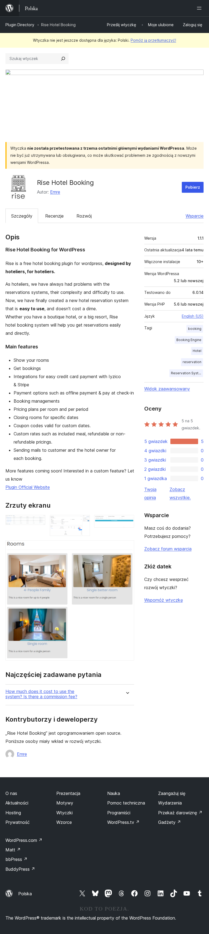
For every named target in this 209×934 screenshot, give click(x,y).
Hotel (197, 351)
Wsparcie (195, 216)
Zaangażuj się (171, 793)
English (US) (193, 316)
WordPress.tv (123, 822)
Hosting (13, 812)
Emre (55, 192)
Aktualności (16, 803)
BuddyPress (20, 869)
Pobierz (192, 187)
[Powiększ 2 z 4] (82, 522)
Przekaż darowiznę (180, 812)
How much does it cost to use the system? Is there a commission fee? (41, 694)
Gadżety (169, 822)
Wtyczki (64, 812)
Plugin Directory (19, 24)
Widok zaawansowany (167, 388)
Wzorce (64, 822)
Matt (13, 849)
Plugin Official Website (27, 487)
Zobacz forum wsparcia (168, 549)
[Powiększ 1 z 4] (38, 522)
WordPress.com (23, 840)
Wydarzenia (170, 803)
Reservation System (187, 373)
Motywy (64, 803)
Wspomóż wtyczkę (163, 600)
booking (194, 329)
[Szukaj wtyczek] (63, 58)
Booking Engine (188, 340)
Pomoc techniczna (126, 803)
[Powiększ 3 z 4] (127, 522)
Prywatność (17, 822)
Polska (25, 893)
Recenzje (54, 216)
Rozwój (84, 216)
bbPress (16, 859)
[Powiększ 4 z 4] (127, 547)
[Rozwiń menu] (200, 8)
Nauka (113, 793)
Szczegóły (21, 216)
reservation (192, 362)
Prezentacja (68, 793)
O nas (11, 793)
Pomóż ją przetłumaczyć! (153, 40)
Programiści (118, 812)
